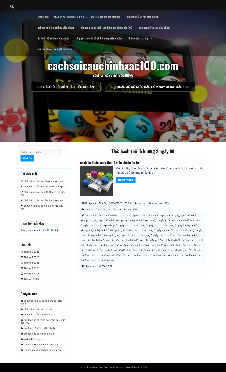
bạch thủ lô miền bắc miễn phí (142, 240)
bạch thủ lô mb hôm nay (173, 235)
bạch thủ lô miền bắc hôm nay (108, 240)
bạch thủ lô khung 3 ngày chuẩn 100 (154, 230)
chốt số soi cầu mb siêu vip (69, 17)
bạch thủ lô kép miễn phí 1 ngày (107, 225)
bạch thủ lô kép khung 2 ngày (114, 220)
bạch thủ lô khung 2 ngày (139, 225)
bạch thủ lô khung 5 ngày (144, 235)
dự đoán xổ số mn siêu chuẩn (142, 17)
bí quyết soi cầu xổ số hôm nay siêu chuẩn (99, 38)
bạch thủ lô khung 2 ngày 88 (170, 225)
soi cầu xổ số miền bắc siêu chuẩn (56, 28)
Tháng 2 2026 (31, 273)
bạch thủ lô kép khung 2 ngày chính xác (154, 220)
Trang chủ (43, 17)
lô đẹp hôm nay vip (138, 38)
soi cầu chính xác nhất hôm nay (55, 49)
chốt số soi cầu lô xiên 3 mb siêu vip (43, 200)
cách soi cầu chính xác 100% (153, 203)
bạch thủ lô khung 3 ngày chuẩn (114, 230)
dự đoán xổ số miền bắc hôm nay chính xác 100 (106, 28)
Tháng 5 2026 (31, 257)
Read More (125, 179)
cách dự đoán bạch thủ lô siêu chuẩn (114, 245)
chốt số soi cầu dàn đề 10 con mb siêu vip (43, 193)
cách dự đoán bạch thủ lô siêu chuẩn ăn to (109, 162)
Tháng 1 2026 (31, 279)
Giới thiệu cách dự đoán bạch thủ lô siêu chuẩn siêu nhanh (147, 255)
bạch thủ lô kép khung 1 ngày (163, 215)
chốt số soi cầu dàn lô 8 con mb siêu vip (42, 207)
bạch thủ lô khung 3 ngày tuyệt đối (110, 235)
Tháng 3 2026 (31, 268)
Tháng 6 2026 (31, 251)
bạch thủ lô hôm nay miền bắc (101, 215)
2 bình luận (90, 266)
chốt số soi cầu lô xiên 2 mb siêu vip (43, 186)
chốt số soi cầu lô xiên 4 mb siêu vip (43, 181)
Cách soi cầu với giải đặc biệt (115, 250)
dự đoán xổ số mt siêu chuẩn (154, 28)
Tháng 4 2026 (31, 262)
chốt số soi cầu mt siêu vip (105, 17)
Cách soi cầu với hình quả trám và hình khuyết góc (160, 250)
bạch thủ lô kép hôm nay (132, 215)
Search (27, 158)
